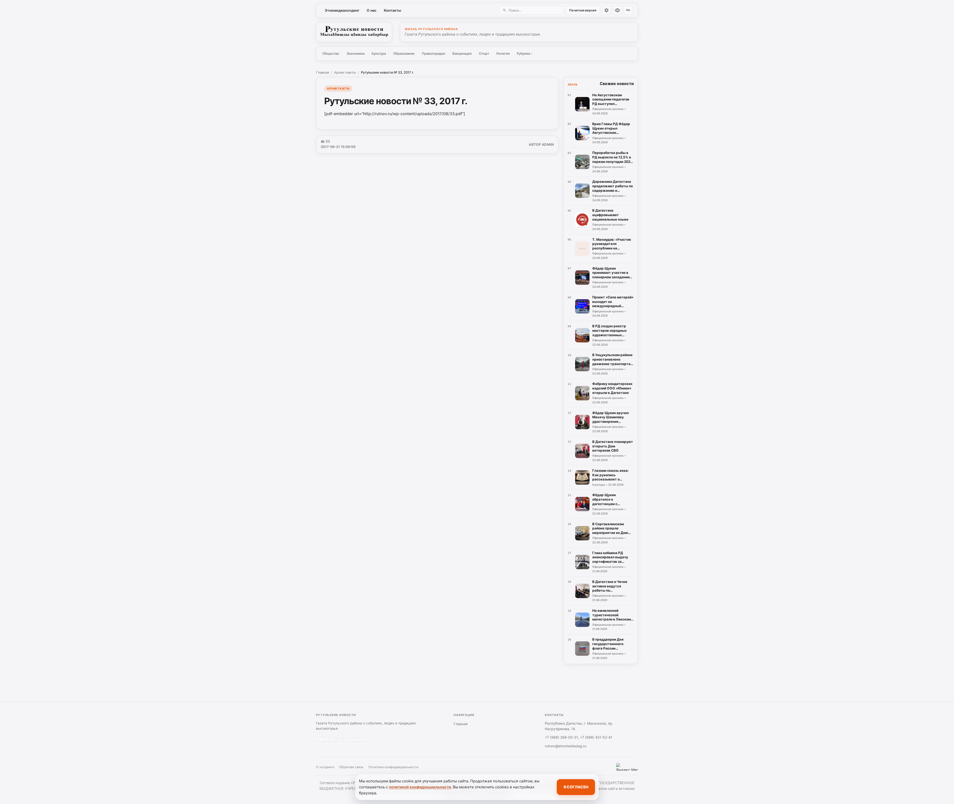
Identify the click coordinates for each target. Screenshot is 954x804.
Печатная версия (582, 10)
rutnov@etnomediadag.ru (565, 746)
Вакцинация (462, 53)
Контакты (392, 10)
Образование (404, 53)
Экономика (355, 53)
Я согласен (575, 787)
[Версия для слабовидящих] (617, 10)
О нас (371, 10)
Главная (322, 72)
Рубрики (524, 53)
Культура (379, 53)
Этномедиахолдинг (342, 10)
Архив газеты (345, 72)
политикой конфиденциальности (420, 787)
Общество (330, 53)
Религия (503, 53)
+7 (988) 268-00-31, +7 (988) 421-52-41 (578, 737)
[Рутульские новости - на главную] (354, 32)
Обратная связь (351, 767)
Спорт (484, 53)
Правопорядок (433, 53)
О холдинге (325, 767)
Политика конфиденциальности (393, 767)
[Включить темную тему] (606, 10)
